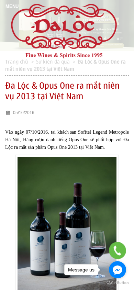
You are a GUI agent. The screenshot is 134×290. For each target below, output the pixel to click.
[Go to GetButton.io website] (118, 283)
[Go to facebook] (117, 269)
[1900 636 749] (117, 250)
